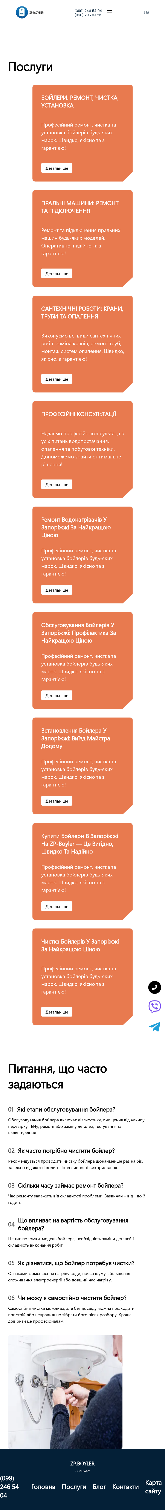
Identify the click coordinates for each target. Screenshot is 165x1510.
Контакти (125, 1486)
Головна (43, 1486)
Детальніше (57, 168)
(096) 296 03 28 (88, 15)
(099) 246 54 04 (88, 11)
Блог (99, 1486)
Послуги (74, 1486)
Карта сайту (153, 1486)
